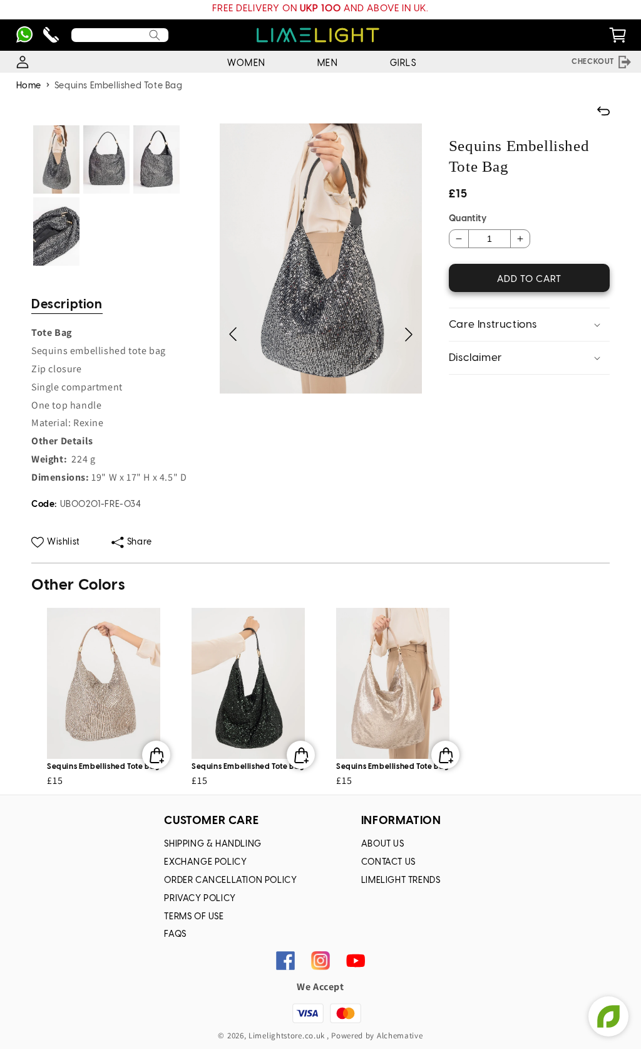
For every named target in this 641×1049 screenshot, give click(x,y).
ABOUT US (382, 844)
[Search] (154, 35)
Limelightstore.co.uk (287, 1035)
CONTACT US (388, 862)
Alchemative (400, 1035)
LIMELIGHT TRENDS (401, 880)
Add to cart (529, 279)
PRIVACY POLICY (199, 899)
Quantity (467, 219)
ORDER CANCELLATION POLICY (230, 880)
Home (28, 86)
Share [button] (139, 542)
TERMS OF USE (193, 917)
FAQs (175, 934)
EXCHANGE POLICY (205, 862)
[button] (408, 334)
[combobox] (119, 35)
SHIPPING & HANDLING (212, 844)
